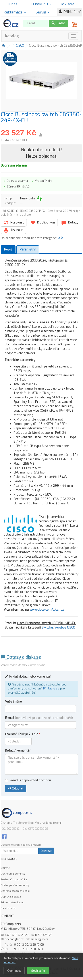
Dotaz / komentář (18, 750)
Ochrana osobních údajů (15, 891)
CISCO (20, 46)
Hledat (60, 23)
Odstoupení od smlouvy (15, 885)
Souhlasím (38, 970)
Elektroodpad (9, 908)
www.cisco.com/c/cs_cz (47, 610)
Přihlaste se (51, 688)
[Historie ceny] (40, 135)
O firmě (5, 868)
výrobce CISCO (64, 627)
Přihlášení (71, 11)
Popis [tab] (8, 249)
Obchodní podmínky (13, 873)
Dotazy (72, 222)
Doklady (67, 4)
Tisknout (16, 230)
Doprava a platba (11, 896)
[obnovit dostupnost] (39, 198)
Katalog (12, 36)
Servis (41, 12)
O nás (13, 4)
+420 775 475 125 (41, 935)
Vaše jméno (13, 701)
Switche (47, 627)
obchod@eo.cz (14, 939)
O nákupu (40, 4)
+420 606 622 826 (17, 935)
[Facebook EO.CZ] (4, 836)
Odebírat (46, 851)
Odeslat (17, 788)
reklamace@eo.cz (37, 939)
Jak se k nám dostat (12, 902)
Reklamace (14, 12)
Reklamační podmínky (14, 879)
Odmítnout (14, 970)
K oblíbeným (45, 222)
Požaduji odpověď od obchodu (30, 780)
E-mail (39, 718)
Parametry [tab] (28, 249)
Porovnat (17, 222)
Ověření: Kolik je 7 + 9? (22, 734)
